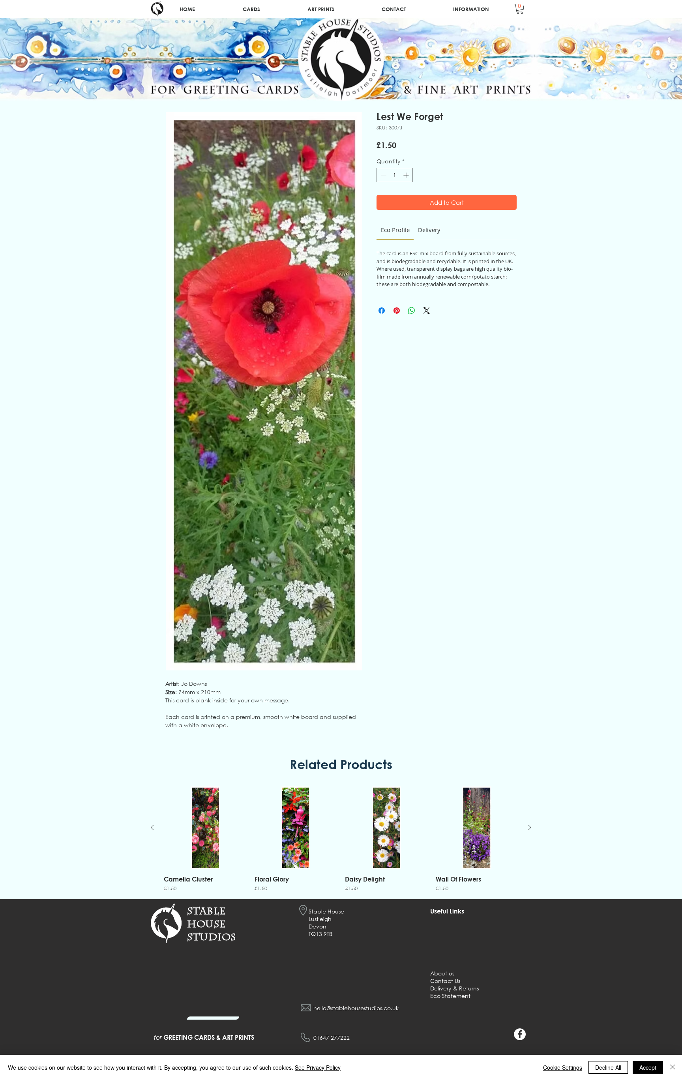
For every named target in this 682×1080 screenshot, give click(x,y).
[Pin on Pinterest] (396, 310)
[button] (520, 9)
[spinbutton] (395, 175)
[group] (341, 839)
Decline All (608, 1067)
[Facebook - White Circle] (520, 1034)
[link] (395, 230)
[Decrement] (383, 175)
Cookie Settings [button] (562, 1067)
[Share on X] (426, 310)
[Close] (672, 1067)
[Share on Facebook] (381, 310)
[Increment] (407, 175)
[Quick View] (205, 827)
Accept (647, 1067)
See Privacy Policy (318, 1067)
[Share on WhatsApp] (411, 310)
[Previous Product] (152, 827)
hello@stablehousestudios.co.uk (356, 1008)
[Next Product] (529, 827)
